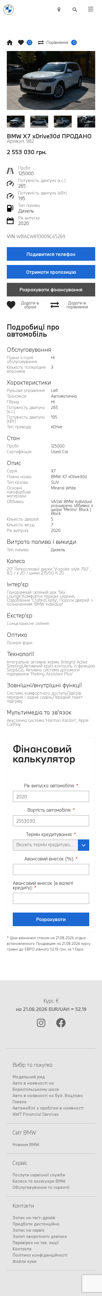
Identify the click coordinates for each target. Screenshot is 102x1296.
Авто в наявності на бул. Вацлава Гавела (47, 1098)
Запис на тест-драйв (33, 1217)
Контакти (21, 1249)
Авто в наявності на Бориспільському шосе (35, 1086)
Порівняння (60, 42)
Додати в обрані (30, 305)
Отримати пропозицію (51, 272)
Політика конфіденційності (39, 1255)
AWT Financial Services (35, 1114)
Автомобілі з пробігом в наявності (48, 1108)
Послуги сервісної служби (38, 1175)
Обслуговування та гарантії (40, 1187)
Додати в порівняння (77, 305)
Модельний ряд (28, 1076)
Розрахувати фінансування (51, 289)
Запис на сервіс (28, 1230)
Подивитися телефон (51, 254)
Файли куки (24, 1261)
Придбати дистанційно (36, 1224)
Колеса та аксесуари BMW (38, 1181)
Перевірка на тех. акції (35, 1242)
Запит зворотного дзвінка (39, 1236)
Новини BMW (25, 1144)
